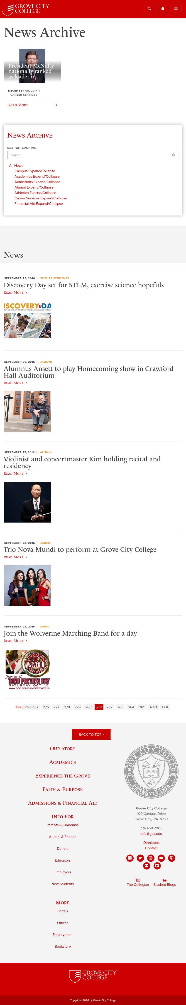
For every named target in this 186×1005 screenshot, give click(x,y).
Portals (62, 911)
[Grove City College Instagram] (150, 858)
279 (78, 707)
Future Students (54, 278)
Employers (62, 872)
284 (131, 707)
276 (46, 707)
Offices (62, 923)
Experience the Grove (62, 776)
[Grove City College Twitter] (140, 858)
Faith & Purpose (62, 789)
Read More (14, 292)
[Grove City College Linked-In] (157, 865)
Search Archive (21, 148)
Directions (151, 842)
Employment (63, 934)
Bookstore (63, 946)
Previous (31, 707)
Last (165, 707)
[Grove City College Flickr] (146, 865)
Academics (62, 762)
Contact (151, 848)
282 (109, 707)
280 (88, 707)
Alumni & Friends (62, 837)
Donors (62, 848)
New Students (62, 884)
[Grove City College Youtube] (161, 858)
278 (67, 707)
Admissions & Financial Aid (63, 803)
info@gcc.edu (151, 833)
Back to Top (90, 734)
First (19, 707)
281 (99, 707)
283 (120, 707)
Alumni (46, 361)
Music (45, 543)
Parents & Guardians (62, 825)
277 (56, 707)
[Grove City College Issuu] (171, 858)
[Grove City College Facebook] (130, 858)
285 (142, 707)
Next (153, 707)
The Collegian (138, 884)
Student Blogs (165, 884)
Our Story (62, 748)
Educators (63, 860)
